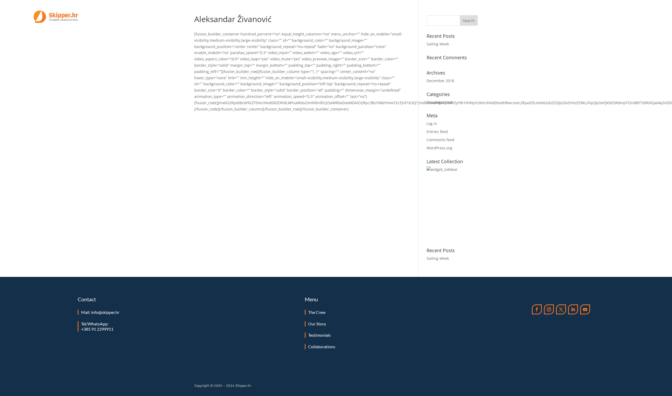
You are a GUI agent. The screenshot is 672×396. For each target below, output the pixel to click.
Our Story (548, 17)
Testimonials (602, 17)
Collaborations (321, 346)
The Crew (317, 312)
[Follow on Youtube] (585, 309)
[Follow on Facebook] (537, 309)
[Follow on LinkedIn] (573, 309)
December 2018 (440, 80)
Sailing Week (438, 43)
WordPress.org (439, 147)
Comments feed (440, 139)
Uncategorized (439, 102)
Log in (432, 123)
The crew (574, 17)
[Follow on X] (561, 309)
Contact (630, 17)
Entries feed (437, 131)
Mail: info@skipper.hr (100, 312)
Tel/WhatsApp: (94, 323)
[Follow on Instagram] (549, 309)
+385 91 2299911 (97, 328)
